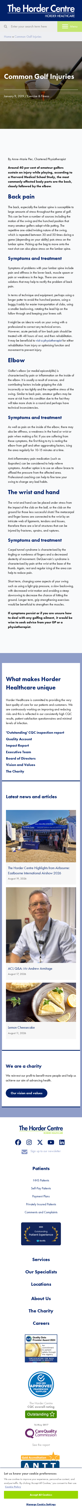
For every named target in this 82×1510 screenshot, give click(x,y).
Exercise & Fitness (38, 96)
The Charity (15, 771)
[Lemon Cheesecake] (41, 1011)
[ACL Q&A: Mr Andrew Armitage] (41, 933)
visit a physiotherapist (49, 340)
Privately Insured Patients (41, 1204)
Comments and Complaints (41, 1212)
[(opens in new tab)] (41, 1433)
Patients (41, 1168)
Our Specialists (41, 1272)
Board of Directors (21, 758)
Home (8, 36)
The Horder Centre (41, 1405)
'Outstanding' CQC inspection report (35, 732)
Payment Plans (41, 1196)
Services (41, 1259)
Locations (41, 1284)
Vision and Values (20, 764)
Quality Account (19, 739)
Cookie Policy (13, 1486)
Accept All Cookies (41, 1494)
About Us (41, 1298)
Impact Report (17, 745)
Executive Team (18, 752)
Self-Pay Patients (41, 1188)
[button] (18, 1142)
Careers (41, 1323)
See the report (41, 1445)
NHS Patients (41, 1180)
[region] (41, 1489)
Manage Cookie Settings (41, 1504)
